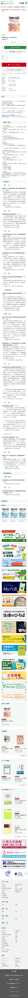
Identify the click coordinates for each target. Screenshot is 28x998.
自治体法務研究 (5, 966)
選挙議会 (4, 894)
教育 (3, 911)
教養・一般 (5, 922)
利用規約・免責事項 (14, 979)
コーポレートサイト (14, 991)
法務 (16, 904)
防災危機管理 (5, 897)
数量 (3, 56)
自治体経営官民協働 (6, 888)
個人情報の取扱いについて (14, 983)
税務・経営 (5, 915)
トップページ (3, 7)
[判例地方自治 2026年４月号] (22, 513)
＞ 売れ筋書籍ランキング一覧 (20, 836)
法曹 (3, 904)
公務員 (3, 892)
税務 (3, 918)
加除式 (4, 928)
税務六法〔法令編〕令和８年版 (20, 830)
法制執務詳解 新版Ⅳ (6, 778)
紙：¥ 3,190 (15, 47)
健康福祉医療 (18, 884)
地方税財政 (4, 895)
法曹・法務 (5, 901)
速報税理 (17, 966)
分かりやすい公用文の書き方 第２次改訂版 (20, 801)
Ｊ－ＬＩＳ (4, 960)
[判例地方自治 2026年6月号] (14, 513)
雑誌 (3, 955)
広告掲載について (14, 987)
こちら (19, 115)
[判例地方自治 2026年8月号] (5, 513)
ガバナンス (4, 958)
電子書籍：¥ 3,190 (15, 52)
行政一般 (4, 884)
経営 (16, 918)
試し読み (14, 42)
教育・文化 (5, 908)
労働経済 (17, 892)
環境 (16, 886)
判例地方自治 (18, 958)
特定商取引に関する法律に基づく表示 (14, 975)
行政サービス (4, 890)
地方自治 (4, 886)
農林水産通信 (18, 890)
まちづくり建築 (18, 888)
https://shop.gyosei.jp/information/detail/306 (12, 112)
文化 (16, 911)
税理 (16, 964)
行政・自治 (10, 7)
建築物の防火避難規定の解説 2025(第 (20, 815)
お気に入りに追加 (15, 70)
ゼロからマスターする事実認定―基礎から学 (20, 778)
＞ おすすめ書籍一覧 (22, 785)
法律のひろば (18, 962)
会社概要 (14, 971)
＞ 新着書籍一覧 (23, 755)
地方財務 (4, 964)
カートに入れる (15, 64)
